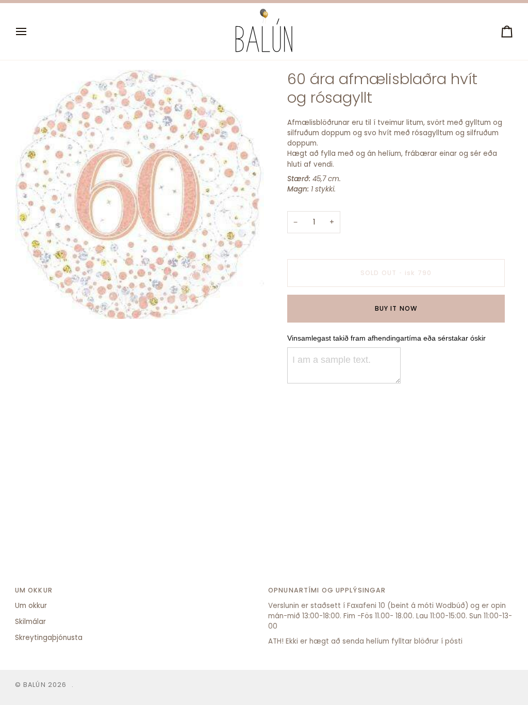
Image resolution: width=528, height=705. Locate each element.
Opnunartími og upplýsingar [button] (327, 590)
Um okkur (31, 606)
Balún (34, 684)
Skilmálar (30, 622)
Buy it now (396, 308)
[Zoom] (34, 300)
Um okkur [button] (34, 590)
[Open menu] (30, 31)
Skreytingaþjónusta (48, 638)
